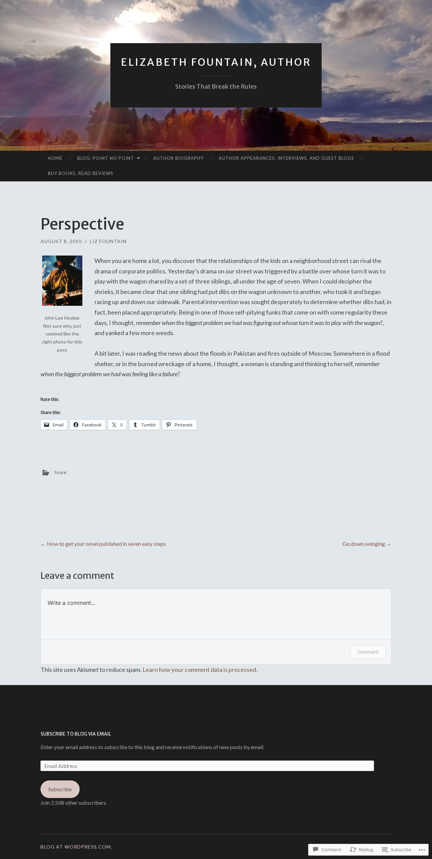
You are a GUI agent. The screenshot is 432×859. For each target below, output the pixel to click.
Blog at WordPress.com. (76, 847)
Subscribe (60, 789)
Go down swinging (367, 543)
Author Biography (178, 158)
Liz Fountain (108, 241)
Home (55, 158)
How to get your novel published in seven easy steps (103, 543)
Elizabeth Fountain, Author (216, 62)
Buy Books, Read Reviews (80, 173)
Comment (368, 652)
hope (61, 472)
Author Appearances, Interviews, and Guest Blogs (286, 158)
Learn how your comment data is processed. (200, 669)
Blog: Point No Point (105, 158)
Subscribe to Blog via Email (75, 734)
